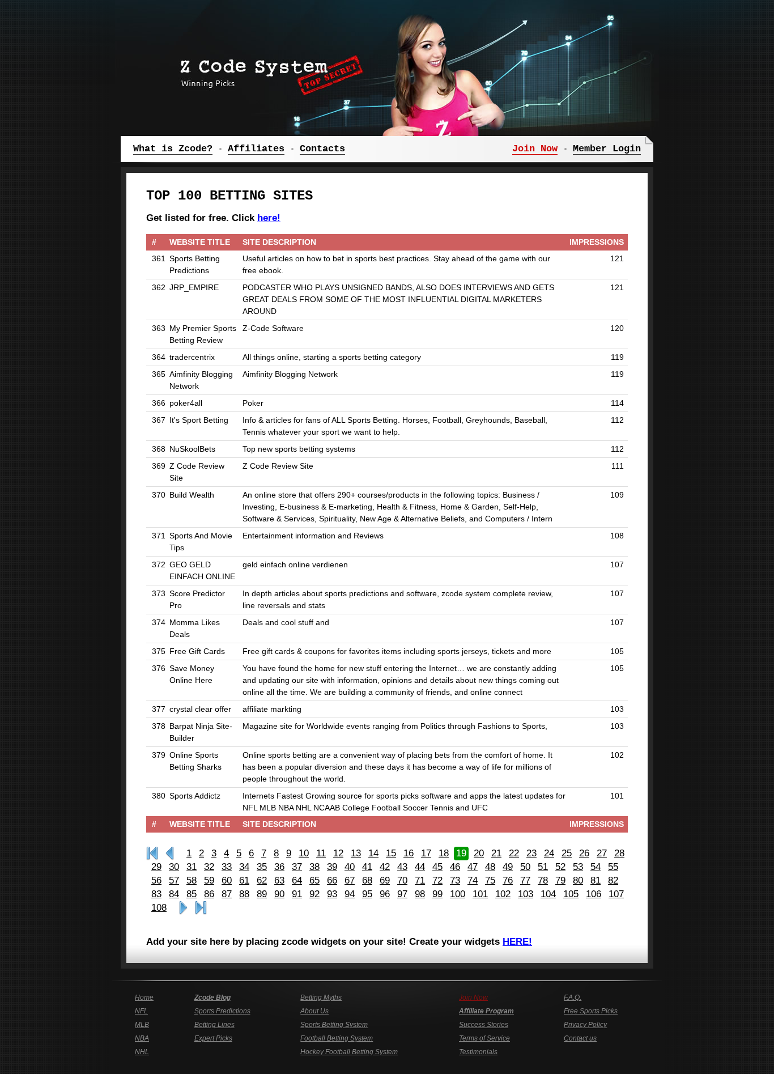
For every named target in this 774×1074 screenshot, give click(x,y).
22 (514, 853)
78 (543, 880)
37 (297, 866)
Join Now (473, 997)
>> (183, 908)
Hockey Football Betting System (349, 1052)
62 (262, 880)
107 (616, 894)
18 (444, 853)
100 (457, 894)
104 (548, 894)
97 (402, 894)
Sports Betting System (334, 1025)
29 (156, 866)
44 (420, 866)
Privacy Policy (585, 1025)
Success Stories (483, 1025)
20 (479, 853)
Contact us (580, 1038)
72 (437, 880)
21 (496, 853)
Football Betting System (336, 1038)
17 (426, 853)
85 (191, 894)
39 (332, 866)
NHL (142, 1052)
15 (391, 853)
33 (227, 866)
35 (262, 866)
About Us (314, 1011)
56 (156, 880)
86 (209, 894)
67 (350, 880)
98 (420, 894)
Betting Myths (321, 997)
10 (304, 853)
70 (402, 880)
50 (525, 866)
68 (367, 880)
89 (262, 894)
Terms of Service (484, 1038)
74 (472, 880)
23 (531, 853)
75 (490, 880)
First (152, 853)
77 (525, 880)
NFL (141, 1011)
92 (314, 894)
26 (584, 853)
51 (543, 866)
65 (314, 880)
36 (279, 866)
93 (332, 894)
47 (472, 866)
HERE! (517, 941)
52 (560, 866)
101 (480, 894)
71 (420, 880)
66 (332, 880)
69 (385, 880)
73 (455, 880)
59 (209, 880)
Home (144, 997)
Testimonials (478, 1052)
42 (385, 866)
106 (593, 894)
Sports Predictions (222, 1011)
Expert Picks (213, 1038)
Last (201, 908)
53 (578, 866)
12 (338, 853)
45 (437, 866)
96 (385, 894)
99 (437, 894)
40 (350, 866)
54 (595, 866)
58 (191, 880)
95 (367, 894)
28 (619, 853)
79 (560, 880)
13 (356, 853)
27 (602, 853)
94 (350, 894)
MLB (142, 1025)
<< (170, 853)
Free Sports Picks (591, 1011)
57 (174, 880)
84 (174, 894)
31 (191, 866)
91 (297, 894)
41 (367, 866)
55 (613, 866)
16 (408, 853)
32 (209, 866)
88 (244, 894)
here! (268, 218)
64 (297, 880)
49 (508, 866)
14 (373, 853)
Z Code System (268, 70)
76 (508, 880)
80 (578, 880)
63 (279, 880)
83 (156, 894)
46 (455, 866)
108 (159, 907)
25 (567, 853)
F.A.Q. (572, 997)
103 (525, 894)
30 (174, 866)
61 (244, 880)
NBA (142, 1038)
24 (549, 853)
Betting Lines (214, 1025)
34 (244, 866)
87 (227, 894)
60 (227, 880)
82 (613, 880)
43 (402, 866)
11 (321, 853)
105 (571, 894)
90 (279, 894)
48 (490, 866)
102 (503, 894)
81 (595, 880)
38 (314, 866)
